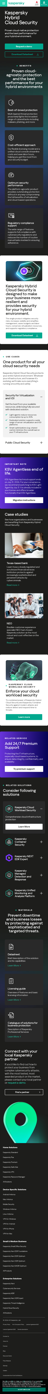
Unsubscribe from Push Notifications (12, 1375)
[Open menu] (3, 3)
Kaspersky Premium (10, 1162)
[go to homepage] (16, 3)
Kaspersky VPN (8, 1172)
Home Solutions (10, 1147)
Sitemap (5, 1365)
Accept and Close (24, 1389)
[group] (24, 299)
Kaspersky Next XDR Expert (13, 1298)
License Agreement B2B (9, 1329)
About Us (5, 1341)
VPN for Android (9, 1224)
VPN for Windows (9, 1219)
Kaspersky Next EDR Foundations (15, 1251)
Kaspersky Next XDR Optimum (14, 1261)
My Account (44, 4)
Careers (5, 1370)
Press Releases (7, 1360)
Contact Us (6, 1336)
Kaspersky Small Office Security (14, 1246)
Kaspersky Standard (10, 1152)
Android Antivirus (9, 1194)
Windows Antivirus (9, 1209)
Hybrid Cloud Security (11, 1308)
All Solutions (7, 1182)
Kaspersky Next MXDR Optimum (14, 1266)
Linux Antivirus (8, 1214)
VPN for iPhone (8, 1229)
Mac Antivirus (8, 1199)
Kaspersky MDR (8, 1293)
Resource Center (7, 1356)
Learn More (13, 965)
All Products (7, 1271)
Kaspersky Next (9, 1284)
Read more (12, 585)
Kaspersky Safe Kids (10, 1167)
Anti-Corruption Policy (18, 1324)
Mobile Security (8, 1204)
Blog (4, 1351)
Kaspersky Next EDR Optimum (14, 1256)
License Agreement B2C (32, 1324)
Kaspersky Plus (8, 1157)
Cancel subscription (22, 1329)
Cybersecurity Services (11, 1288)
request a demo (16, 1082)
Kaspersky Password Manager (14, 1177)
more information (35, 1386)
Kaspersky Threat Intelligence (13, 1303)
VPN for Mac (7, 1234)
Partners (5, 1346)
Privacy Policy (6, 1324)
